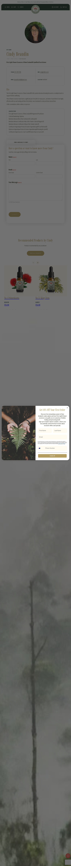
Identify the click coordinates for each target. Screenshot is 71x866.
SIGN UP (52, 456)
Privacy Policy (60, 443)
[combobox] (41, 448)
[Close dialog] (67, 408)
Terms (64, 443)
